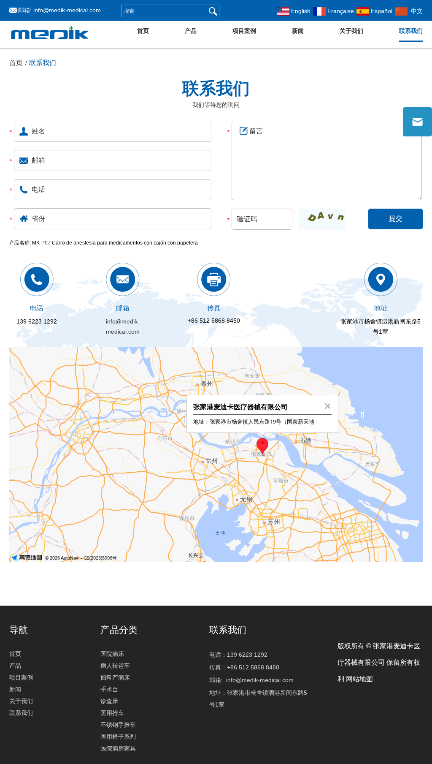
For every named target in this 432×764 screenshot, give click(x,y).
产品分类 (119, 630)
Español (380, 11)
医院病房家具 (118, 748)
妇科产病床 (115, 677)
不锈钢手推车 (118, 724)
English (299, 11)
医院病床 (112, 653)
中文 (415, 11)
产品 (191, 30)
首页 (143, 30)
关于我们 (351, 30)
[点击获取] (322, 219)
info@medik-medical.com (67, 10)
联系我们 (411, 30)
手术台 (109, 689)
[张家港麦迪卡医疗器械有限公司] (49, 45)
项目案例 (244, 30)
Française (340, 11)
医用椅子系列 (118, 736)
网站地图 (359, 678)
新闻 (298, 30)
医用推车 (112, 713)
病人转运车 (115, 665)
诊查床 (109, 701)
